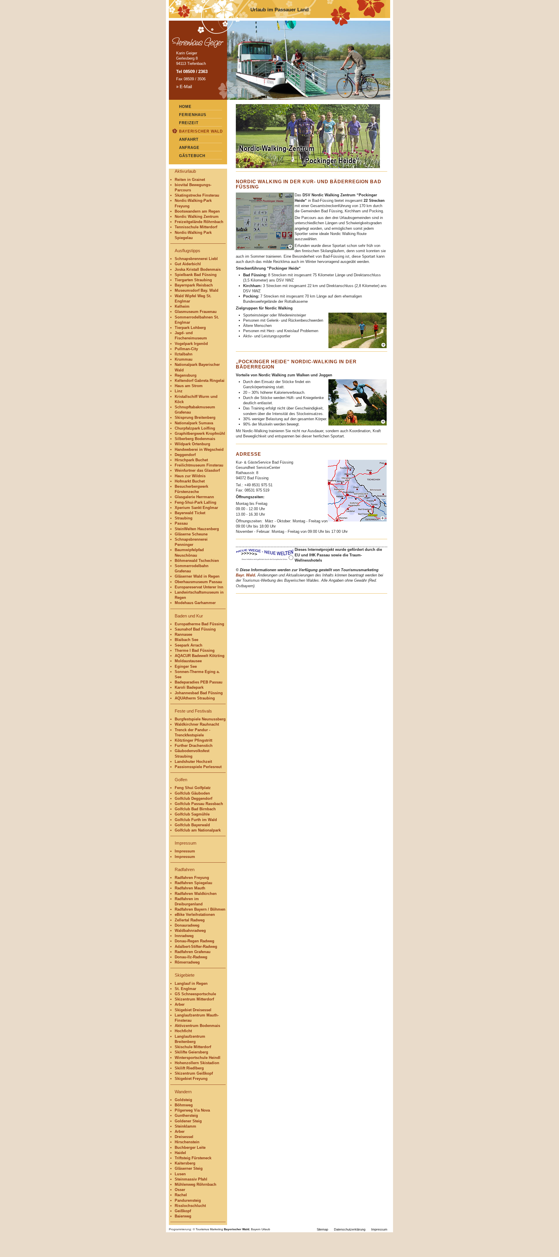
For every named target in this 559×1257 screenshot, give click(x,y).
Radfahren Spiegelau (193, 883)
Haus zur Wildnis (190, 476)
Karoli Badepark (189, 687)
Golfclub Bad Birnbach (195, 809)
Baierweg (183, 1216)
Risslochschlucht (190, 1205)
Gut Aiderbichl (188, 264)
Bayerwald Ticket (190, 513)
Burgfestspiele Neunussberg (200, 719)
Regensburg (186, 375)
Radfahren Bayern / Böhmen (200, 909)
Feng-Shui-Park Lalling (195, 502)
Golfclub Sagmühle (192, 814)
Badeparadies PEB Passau (198, 682)
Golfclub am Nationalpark (198, 830)
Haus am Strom (189, 386)
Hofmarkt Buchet (190, 481)
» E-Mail (184, 86)
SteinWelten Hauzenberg (197, 529)
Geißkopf (183, 1211)
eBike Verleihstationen (195, 914)
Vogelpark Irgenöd (191, 343)
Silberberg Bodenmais (195, 439)
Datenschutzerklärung (349, 1229)
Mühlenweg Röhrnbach (195, 1184)
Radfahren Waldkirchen (196, 893)
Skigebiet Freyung (191, 1078)
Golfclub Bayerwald (192, 825)
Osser (180, 1189)
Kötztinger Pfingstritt (193, 740)
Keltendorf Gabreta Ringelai (199, 380)
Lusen (180, 1174)
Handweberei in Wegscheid (199, 449)
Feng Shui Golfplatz (193, 788)
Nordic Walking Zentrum (197, 216)
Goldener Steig (188, 1121)
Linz (179, 391)
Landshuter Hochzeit (193, 761)
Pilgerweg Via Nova (192, 1110)
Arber (180, 1004)
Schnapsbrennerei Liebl (196, 259)
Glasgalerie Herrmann (194, 497)
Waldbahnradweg (190, 930)
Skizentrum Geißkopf (194, 1073)
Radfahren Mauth (190, 888)
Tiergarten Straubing (193, 280)
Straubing (183, 518)
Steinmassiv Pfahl (191, 1179)
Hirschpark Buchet (191, 460)
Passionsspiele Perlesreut (198, 767)
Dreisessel (184, 1137)
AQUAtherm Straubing (195, 698)
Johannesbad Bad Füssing (199, 693)
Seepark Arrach (188, 645)
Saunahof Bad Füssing (195, 629)
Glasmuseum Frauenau (196, 311)
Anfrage (189, 147)
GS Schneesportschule (195, 994)
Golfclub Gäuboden (192, 793)
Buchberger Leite (190, 1147)
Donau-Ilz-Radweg (191, 957)
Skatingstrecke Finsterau (197, 195)
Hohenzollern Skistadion (197, 1063)
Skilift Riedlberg (189, 1068)
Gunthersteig (186, 1115)
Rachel (181, 1195)
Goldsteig (183, 1100)
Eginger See (186, 666)
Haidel (180, 1153)
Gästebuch (192, 156)
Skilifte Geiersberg (191, 1052)
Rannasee (183, 634)
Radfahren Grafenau (192, 952)
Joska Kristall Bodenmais (198, 269)
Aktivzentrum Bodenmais (197, 1025)
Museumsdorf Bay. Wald (196, 290)
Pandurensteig (188, 1200)
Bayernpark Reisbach (194, 285)
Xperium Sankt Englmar (196, 507)
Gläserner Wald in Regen (197, 576)
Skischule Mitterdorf (193, 1047)
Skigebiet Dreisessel (193, 1010)
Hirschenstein (187, 1142)
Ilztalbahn (183, 354)
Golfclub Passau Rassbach (199, 804)
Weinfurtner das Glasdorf (197, 470)
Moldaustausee (188, 661)
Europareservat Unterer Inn (199, 587)
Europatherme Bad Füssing (199, 624)
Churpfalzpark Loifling (195, 428)
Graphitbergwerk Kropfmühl (200, 433)
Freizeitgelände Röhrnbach (199, 222)
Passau (181, 523)
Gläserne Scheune (191, 534)
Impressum (185, 851)
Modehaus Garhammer (195, 603)
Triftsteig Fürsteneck (193, 1158)
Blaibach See (186, 640)
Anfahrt (189, 139)
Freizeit (189, 123)
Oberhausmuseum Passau (198, 582)
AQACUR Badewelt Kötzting (199, 656)
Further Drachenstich (194, 745)
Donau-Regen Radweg (194, 941)
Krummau (183, 359)
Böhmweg (184, 1105)
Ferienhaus (192, 115)
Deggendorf (185, 455)
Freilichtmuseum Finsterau (199, 465)
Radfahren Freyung (192, 877)
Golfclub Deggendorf (193, 798)
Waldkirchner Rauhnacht (197, 724)
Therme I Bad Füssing (195, 650)
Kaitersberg (185, 1163)
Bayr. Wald (245, 575)
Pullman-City (186, 349)
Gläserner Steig (189, 1168)
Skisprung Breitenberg (195, 417)
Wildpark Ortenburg (192, 444)
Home (185, 106)
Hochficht (183, 1031)
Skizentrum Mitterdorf (194, 999)
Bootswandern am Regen (197, 211)
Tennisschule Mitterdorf (196, 227)
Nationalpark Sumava (194, 423)
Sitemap (322, 1229)
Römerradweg (187, 962)
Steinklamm (185, 1126)
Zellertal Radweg (190, 920)
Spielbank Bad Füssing (196, 275)
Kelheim (182, 306)
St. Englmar (185, 989)
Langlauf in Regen (191, 983)
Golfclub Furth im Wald (196, 820)
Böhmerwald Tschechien (197, 560)
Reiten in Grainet (190, 179)
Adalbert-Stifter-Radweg (196, 946)
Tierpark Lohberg (190, 327)
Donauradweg (187, 925)
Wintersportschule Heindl (197, 1057)
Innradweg (184, 936)
